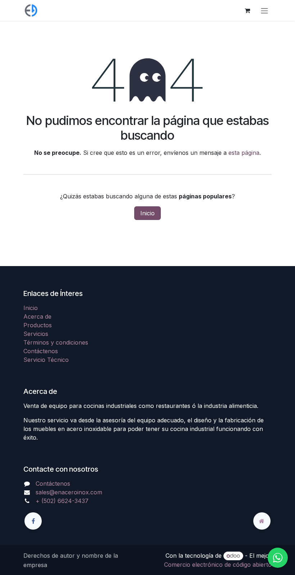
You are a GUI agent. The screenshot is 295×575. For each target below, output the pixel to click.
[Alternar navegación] (264, 10)
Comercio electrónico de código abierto (218, 564)
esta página (243, 152)
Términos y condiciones (55, 342)
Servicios (35, 333)
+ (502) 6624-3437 (62, 500)
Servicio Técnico (46, 359)
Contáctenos (40, 351)
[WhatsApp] (278, 558)
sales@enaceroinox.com (69, 492)
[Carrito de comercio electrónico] (247, 10)
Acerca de (37, 316)
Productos (37, 325)
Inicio (147, 213)
